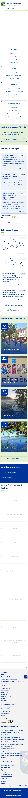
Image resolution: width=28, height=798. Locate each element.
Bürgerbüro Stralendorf (7, 748)
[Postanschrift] (14, 688)
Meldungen (4, 772)
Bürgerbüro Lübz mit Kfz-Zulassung (10, 737)
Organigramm (14, 56)
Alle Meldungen (13, 223)
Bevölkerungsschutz (6, 776)
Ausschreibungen (14, 98)
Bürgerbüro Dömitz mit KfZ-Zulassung (11, 732)
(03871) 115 (4, 694)
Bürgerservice (14, 53)
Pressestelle (7, 790)
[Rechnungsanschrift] (14, 709)
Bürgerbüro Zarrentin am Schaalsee (10, 753)
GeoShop (3, 783)
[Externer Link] (14, 500)
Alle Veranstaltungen (13, 458)
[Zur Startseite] (14, 3)
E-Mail (3, 698)
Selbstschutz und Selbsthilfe (14, 111)
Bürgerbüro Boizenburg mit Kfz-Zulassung (12, 730)
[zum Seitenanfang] (26, 667)
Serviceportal (13, 59)
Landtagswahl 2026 (14, 78)
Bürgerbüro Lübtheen (6, 746)
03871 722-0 (4, 692)
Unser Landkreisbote (14, 88)
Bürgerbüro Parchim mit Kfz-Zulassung (11, 742)
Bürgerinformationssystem (13, 75)
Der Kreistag (14, 72)
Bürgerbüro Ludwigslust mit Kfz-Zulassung (12, 739)
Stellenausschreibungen (14, 94)
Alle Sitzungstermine (14, 310)
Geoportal (3, 781)
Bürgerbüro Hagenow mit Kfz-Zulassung (11, 735)
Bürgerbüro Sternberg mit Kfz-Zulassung (12, 744)
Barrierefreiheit (17, 790)
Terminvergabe (13, 62)
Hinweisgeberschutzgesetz (13, 795)
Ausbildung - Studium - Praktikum (14, 91)
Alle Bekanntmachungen (13, 305)
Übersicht (14, 107)
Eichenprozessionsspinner (14, 114)
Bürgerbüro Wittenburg (7, 751)
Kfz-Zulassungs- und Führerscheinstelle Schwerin (11, 756)
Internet (3, 700)
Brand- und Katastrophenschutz (14, 117)
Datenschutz (17, 793)
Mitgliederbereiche (6, 779)
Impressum (8, 793)
